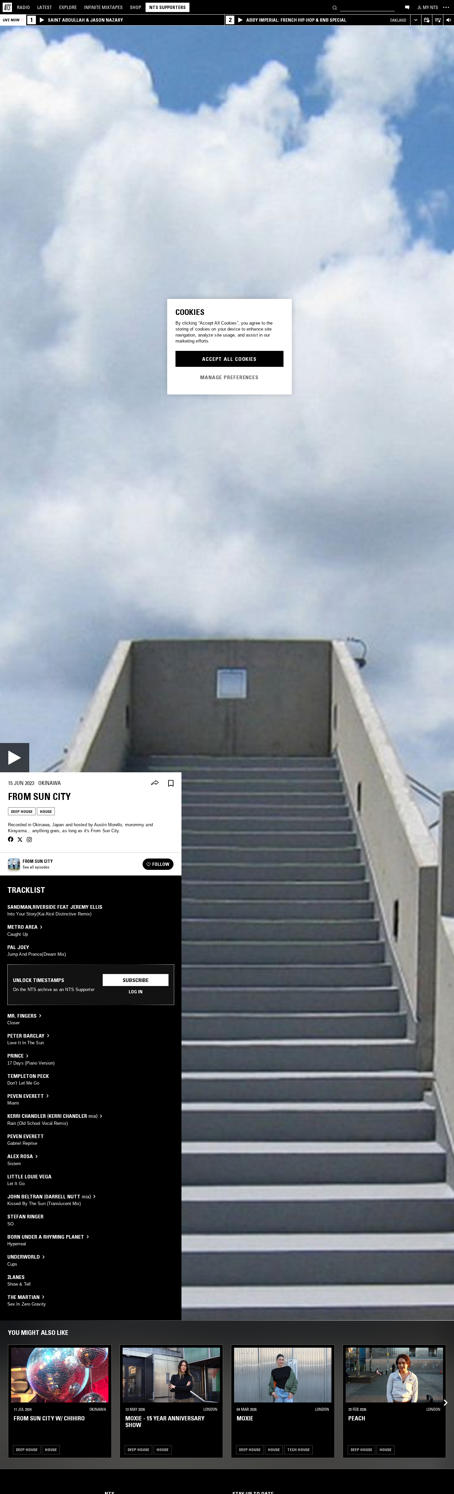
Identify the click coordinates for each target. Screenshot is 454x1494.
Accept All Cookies (229, 359)
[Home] (7, 7)
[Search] (334, 7)
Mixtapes (103, 7)
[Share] (155, 783)
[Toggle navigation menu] (446, 7)
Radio (23, 7)
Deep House (22, 811)
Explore (68, 7)
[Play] (14, 757)
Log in (136, 992)
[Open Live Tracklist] (437, 20)
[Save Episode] (171, 783)
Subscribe (136, 980)
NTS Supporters (167, 7)
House (46, 811)
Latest (44, 7)
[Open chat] (407, 7)
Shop (135, 7)
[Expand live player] (415, 20)
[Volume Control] (448, 20)
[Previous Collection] (441, 1395)
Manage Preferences (229, 377)
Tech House (298, 1449)
